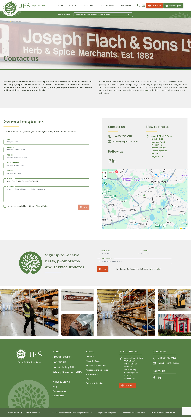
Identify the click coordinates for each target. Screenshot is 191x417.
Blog (54, 386)
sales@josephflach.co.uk (169, 362)
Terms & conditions (33, 412)
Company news (59, 391)
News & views (125, 5)
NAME (9, 139)
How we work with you (96, 365)
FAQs (88, 378)
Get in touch (156, 5)
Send (104, 269)
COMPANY (10, 147)
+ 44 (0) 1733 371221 (168, 357)
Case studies (58, 395)
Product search (107, 5)
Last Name (144, 251)
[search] (129, 14)
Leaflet (184, 228)
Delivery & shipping (94, 383)
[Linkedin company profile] (159, 377)
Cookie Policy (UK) (63, 367)
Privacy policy (13, 412)
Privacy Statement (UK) (67, 372)
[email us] (143, 6)
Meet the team (93, 360)
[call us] (138, 6)
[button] (144, 196)
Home (60, 5)
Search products (64, 14)
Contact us (59, 362)
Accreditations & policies (97, 369)
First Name (105, 251)
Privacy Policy (41, 206)
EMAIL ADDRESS (13, 163)
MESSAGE (10, 186)
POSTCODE (11, 171)
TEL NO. (10, 155)
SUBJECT (10, 178)
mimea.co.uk (145, 90)
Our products (88, 5)
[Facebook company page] (154, 377)
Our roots (90, 356)
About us (72, 5)
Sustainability (92, 374)
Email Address (107, 259)
